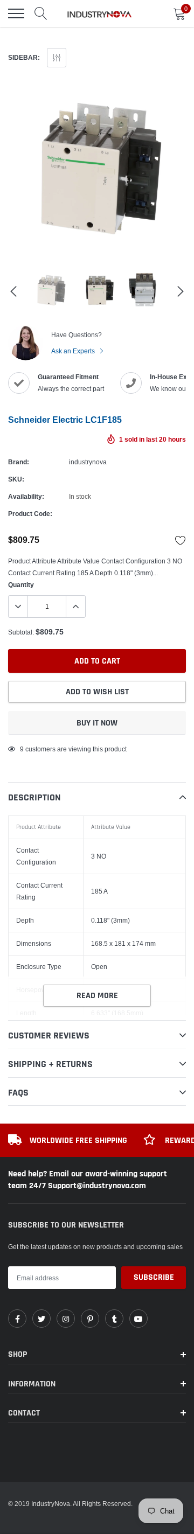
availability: (26, 496)
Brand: (18, 462)
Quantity (21, 585)
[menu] (16, 13)
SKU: (16, 479)
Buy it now (97, 723)
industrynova (88, 462)
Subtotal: (21, 632)
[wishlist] (180, 540)
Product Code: (30, 514)
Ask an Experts (73, 351)
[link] (17, 1318)
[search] (40, 13)
